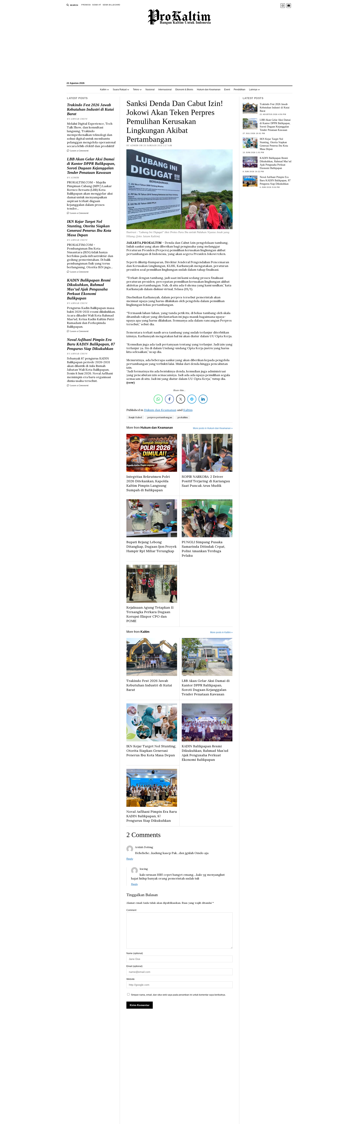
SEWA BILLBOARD (111, 5)
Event (227, 89)
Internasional (165, 89)
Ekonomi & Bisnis (184, 89)
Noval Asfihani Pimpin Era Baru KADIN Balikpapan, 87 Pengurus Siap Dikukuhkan (91, 344)
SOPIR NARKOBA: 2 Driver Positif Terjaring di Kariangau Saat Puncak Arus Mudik (206, 481)
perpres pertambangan (160, 417)
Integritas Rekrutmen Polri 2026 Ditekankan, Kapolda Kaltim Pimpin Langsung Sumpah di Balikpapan (148, 483)
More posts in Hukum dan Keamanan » (213, 428)
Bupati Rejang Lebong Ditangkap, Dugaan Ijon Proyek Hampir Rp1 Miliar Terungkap (151, 546)
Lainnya (253, 89)
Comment (131, 910)
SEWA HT (96, 5)
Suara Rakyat (120, 89)
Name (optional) (134, 953)
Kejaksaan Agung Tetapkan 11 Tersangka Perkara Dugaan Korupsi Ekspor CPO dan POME (150, 614)
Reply (129, 858)
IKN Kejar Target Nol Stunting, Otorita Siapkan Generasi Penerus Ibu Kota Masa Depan (89, 228)
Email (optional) (134, 966)
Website (130, 979)
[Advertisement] (179, 55)
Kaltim (103, 89)
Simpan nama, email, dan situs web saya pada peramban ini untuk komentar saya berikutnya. (178, 995)
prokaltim (183, 417)
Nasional (150, 89)
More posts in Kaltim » (221, 632)
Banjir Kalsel (135, 417)
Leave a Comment (79, 150)
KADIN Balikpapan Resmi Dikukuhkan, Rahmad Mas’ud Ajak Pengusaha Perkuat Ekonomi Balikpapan (89, 289)
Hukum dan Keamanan (208, 89)
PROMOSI (86, 5)
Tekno (136, 89)
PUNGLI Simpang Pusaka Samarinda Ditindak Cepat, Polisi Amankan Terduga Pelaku (203, 549)
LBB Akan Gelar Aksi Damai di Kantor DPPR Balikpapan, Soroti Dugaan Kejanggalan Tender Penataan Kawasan (91, 166)
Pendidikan (239, 89)
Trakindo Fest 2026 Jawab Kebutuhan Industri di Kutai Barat (90, 109)
